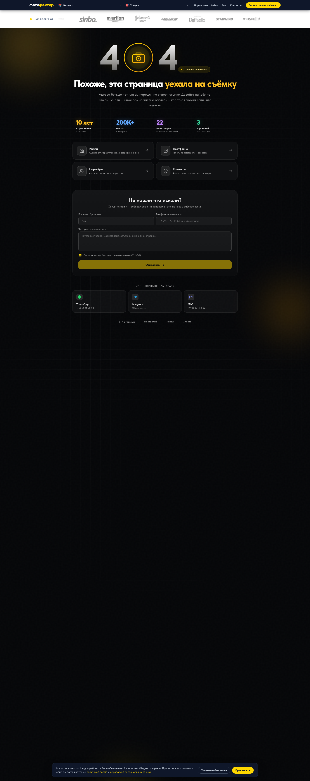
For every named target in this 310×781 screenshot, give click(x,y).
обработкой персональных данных (130, 772)
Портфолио (201, 5)
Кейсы (214, 5)
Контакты (236, 5)
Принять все (242, 770)
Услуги (132, 5)
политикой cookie (97, 772)
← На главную (127, 321)
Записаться (263, 5)
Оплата (187, 321)
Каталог (66, 5)
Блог (224, 5)
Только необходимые (214, 770)
